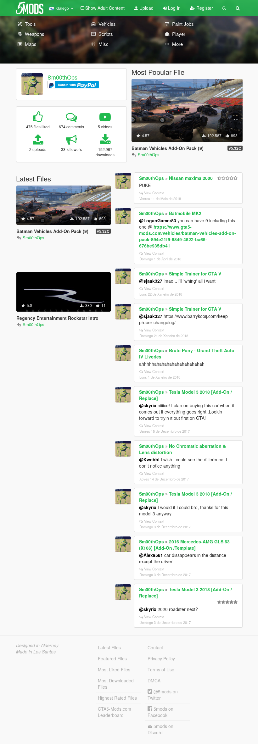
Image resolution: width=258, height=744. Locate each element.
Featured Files (112, 658)
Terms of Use (161, 669)
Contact (155, 647)
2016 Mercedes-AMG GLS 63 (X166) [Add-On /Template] (184, 544)
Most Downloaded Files (116, 683)
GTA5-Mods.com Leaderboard (114, 712)
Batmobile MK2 (185, 213)
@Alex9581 (151, 555)
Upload (146, 8)
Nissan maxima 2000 (191, 178)
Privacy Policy (161, 658)
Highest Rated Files (117, 698)
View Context (154, 192)
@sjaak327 (150, 281)
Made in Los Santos (36, 651)
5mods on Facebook (160, 712)
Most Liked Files (114, 669)
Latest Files (109, 647)
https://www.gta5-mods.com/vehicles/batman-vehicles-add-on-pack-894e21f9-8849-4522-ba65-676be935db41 (187, 236)
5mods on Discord (160, 729)
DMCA (154, 680)
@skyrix (147, 405)
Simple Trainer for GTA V (195, 273)
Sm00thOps (62, 77)
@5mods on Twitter (163, 694)
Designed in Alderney (37, 645)
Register (204, 8)
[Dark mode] (224, 8)
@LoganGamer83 (157, 220)
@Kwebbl (149, 459)
